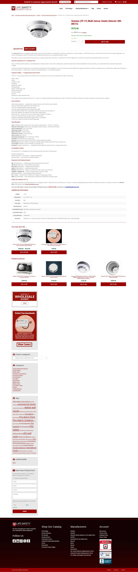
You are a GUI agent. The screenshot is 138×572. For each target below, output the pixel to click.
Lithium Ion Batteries (24, 437)
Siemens (38, 15)
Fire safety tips (23, 430)
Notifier (73, 537)
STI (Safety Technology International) (81, 555)
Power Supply (16, 383)
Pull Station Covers (18, 385)
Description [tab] (18, 49)
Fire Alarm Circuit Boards (19, 373)
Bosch (72, 543)
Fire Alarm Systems (18, 375)
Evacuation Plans (29, 411)
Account (106, 8)
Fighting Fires (22, 414)
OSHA (34, 439)
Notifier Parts (16, 382)
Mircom (73, 541)
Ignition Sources (18, 433)
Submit (25, 511)
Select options (24, 252)
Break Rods (45, 545)
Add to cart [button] (54, 252)
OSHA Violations (24, 441)
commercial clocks (26, 404)
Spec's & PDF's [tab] (30, 49)
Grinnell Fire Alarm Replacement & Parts (82, 553)
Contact (99, 8)
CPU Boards (45, 535)
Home (61, 8)
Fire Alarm (29, 414)
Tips (27, 450)
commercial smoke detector (18, 408)
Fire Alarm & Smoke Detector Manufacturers (25, 15)
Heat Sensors (16, 380)
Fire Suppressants (29, 430)
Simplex (15, 387)
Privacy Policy (103, 533)
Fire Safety (15, 378)
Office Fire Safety (21, 439)
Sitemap (116, 570)
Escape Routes (22, 411)
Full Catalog (69, 8)
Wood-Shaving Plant (21, 452)
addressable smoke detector (22, 401)
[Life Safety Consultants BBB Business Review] (112, 562)
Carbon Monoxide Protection (20, 368)
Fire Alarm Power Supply (48, 547)
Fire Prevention (17, 377)
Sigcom (73, 545)
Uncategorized (16, 390)
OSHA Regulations (16, 441)
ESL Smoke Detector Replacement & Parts (82, 551)
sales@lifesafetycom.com (32, 184)
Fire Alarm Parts (27, 416)
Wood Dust (28, 452)
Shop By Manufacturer (82, 8)
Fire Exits (17, 423)
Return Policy (103, 537)
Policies (109, 570)
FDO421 (17, 414)
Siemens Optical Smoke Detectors (49, 15)
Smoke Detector (28, 445)
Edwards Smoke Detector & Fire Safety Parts (83, 535)
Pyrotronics (74, 549)
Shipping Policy (104, 535)
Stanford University (22, 450)
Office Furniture (29, 439)
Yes (15, 505)
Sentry (72, 547)
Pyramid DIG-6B (20, 443)
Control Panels (16, 370)
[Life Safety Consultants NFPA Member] (112, 545)
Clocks (43, 543)
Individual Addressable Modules (50, 541)
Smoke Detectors (17, 389)
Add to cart (105, 42)
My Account (103, 531)
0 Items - (121, 2)
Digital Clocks (16, 372)
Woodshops (33, 452)
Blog (93, 8)
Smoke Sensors (46, 537)
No (28, 505)
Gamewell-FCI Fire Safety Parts (79, 539)
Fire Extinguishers (25, 423)
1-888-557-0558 (106, 2)
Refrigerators (27, 443)
